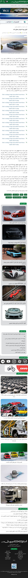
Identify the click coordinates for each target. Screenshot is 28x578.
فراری (25, 194)
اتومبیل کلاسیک (7, 557)
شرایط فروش (20, 552)
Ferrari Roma (8, 197)
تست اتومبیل (20, 557)
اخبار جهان (8, 551)
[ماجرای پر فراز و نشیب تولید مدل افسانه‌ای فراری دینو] (14, 293)
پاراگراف (7, 553)
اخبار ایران (20, 551)
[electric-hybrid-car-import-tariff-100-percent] (14, 384)
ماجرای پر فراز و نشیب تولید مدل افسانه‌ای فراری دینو (15, 303)
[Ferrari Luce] (14, 252)
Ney (16, 574)
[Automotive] (14, 429)
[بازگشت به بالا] (2, 575)
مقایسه (20, 558)
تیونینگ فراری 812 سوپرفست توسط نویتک (17, 242)
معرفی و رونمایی (8, 552)
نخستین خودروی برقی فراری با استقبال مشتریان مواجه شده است (15, 263)
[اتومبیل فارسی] (14, 22)
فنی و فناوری (20, 555)
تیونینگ (7, 556)
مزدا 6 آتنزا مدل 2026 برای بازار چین (18, 350)
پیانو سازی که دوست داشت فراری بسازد (17, 223)
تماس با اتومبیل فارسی (14, 544)
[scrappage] (14, 407)
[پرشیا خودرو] (14, 16)
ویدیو (14, 560)
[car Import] (14, 452)
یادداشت (7, 555)
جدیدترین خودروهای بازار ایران (20, 553)
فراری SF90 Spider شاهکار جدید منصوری (17, 283)
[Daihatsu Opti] (14, 213)
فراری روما (24, 197)
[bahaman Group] (14, 494)
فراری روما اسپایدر (8, 194)
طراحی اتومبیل (7, 558)
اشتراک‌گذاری (4, 32)
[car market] (14, 473)
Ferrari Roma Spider (17, 197)
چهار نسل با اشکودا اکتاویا (20, 352)
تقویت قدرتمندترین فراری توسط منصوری (17, 323)
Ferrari (21, 194)
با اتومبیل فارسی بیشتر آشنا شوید (14, 546)
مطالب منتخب (15, 194)
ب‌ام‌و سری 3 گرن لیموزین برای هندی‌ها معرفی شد (15, 343)
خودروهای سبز (20, 556)
